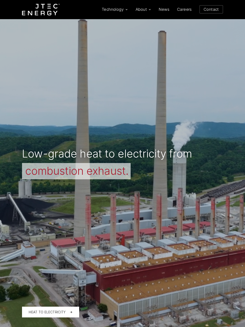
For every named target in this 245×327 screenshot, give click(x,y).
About (141, 9)
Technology (113, 9)
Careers (184, 9)
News (164, 9)
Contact (211, 9)
